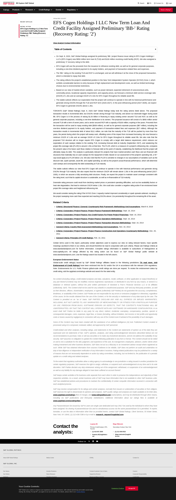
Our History (6, 474)
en (150, 3)
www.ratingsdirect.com (101, 395)
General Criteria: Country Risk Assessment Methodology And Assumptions (87, 227)
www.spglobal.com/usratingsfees (67, 401)
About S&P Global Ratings (10, 457)
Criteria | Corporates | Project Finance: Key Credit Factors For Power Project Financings (92, 215)
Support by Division (95, 474)
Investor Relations (51, 471)
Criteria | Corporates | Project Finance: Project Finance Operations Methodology (89, 219)
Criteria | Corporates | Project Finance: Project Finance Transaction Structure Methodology (93, 223)
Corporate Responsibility (140, 474)
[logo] (8, 3)
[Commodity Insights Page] (89, 441)
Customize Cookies (118, 488)
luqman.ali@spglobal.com (99, 435)
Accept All (132, 488)
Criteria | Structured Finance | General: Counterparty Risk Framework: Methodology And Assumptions (98, 207)
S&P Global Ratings (12, 450)
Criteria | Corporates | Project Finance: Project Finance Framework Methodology (89, 211)
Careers (135, 471)
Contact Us (159, 3)
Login (170, 3)
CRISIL (92, 457)
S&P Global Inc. (10, 463)
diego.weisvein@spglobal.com (123, 435)
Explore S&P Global (26, 3)
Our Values (6, 471)
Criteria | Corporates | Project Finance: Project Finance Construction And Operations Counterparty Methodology (102, 231)
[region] (88, 488)
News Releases (50, 474)
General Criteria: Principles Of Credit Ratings (74, 238)
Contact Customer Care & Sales (98, 471)
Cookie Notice (80, 492)
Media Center (50, 457)
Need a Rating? (166, 10)
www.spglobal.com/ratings (64, 395)
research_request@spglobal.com (110, 415)
